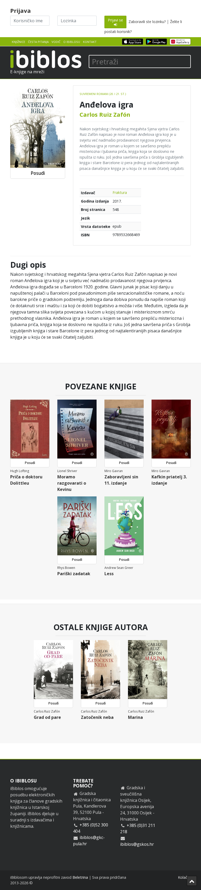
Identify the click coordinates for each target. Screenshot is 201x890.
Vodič (56, 42)
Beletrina (80, 877)
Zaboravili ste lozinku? (147, 21)
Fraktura (120, 192)
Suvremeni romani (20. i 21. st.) (103, 94)
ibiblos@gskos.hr (137, 844)
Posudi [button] (38, 173)
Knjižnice (18, 42)
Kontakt (90, 42)
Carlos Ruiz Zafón (105, 114)
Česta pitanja (38, 42)
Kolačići (184, 877)
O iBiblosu (71, 42)
